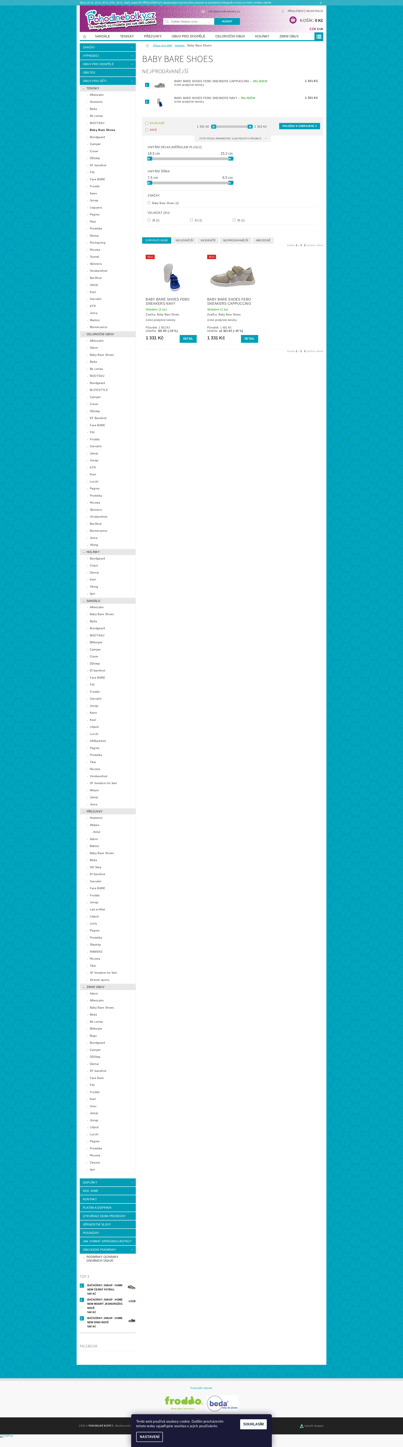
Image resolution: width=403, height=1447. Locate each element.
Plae (93, 221)
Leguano (96, 207)
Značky (89, 47)
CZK (313, 29)
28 (155, 220)
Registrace (314, 11)
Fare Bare (97, 1078)
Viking (94, 544)
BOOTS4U (97, 123)
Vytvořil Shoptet (313, 1426)
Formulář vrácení (201, 1388)
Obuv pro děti (95, 81)
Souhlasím (253, 1424)
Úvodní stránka (85, 36)
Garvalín (96, 446)
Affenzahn (97, 94)
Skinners (96, 263)
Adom (94, 347)
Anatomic (96, 101)
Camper (95, 144)
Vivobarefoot (98, 270)
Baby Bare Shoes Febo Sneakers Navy (214, 98)
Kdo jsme (90, 1190)
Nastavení (149, 1437)
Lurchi (94, 481)
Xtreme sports (99, 979)
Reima (94, 235)
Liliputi (94, 726)
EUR (320, 29)
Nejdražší (208, 240)
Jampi (94, 284)
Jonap (94, 200)
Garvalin (96, 299)
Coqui (94, 565)
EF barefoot (98, 165)
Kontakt (90, 1199)
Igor (92, 593)
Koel (93, 292)
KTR (93, 306)
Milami (94, 790)
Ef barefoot (97, 670)
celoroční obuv (230, 36)
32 (198, 220)
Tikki (93, 762)
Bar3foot (96, 278)
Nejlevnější (184, 240)
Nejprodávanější (235, 240)
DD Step (95, 867)
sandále (102, 36)
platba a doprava (97, 1207)
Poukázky (91, 1233)
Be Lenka (96, 115)
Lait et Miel (97, 909)
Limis (93, 923)
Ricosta (95, 249)
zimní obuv (289, 36)
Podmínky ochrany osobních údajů (102, 1258)
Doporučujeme (156, 240)
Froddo (95, 186)
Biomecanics (98, 327)
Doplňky (90, 1182)
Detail (188, 338)
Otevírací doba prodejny (104, 1216)
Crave (94, 151)
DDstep (95, 158)
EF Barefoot (98, 418)
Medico (95, 320)
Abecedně (263, 240)
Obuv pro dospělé (188, 36)
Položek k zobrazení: (300, 126)
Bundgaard (97, 137)
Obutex (89, 72)
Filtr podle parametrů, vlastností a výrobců (231, 138)
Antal (96, 832)
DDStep (95, 1056)
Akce (153, 129)
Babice (94, 846)
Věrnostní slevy (97, 1224)
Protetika (96, 228)
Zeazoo (95, 1162)
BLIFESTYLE (99, 390)
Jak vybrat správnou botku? (107, 1241)
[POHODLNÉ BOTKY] (121, 20)
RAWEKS (96, 951)
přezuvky (153, 36)
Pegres (95, 214)
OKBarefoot (98, 741)
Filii (92, 172)
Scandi (94, 256)
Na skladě (157, 123)
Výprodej (91, 55)
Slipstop (95, 944)
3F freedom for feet (103, 783)
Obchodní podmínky (99, 1249)
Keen (93, 193)
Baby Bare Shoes (102, 130)
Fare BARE (97, 179)
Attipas (94, 825)
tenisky (127, 36)
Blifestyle (96, 642)
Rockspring (97, 242)
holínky (262, 36)
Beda (93, 109)
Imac (93, 1106)
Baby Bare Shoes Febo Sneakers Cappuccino (220, 81)
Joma (93, 313)
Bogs (93, 1035)
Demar (94, 572)
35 (240, 220)
